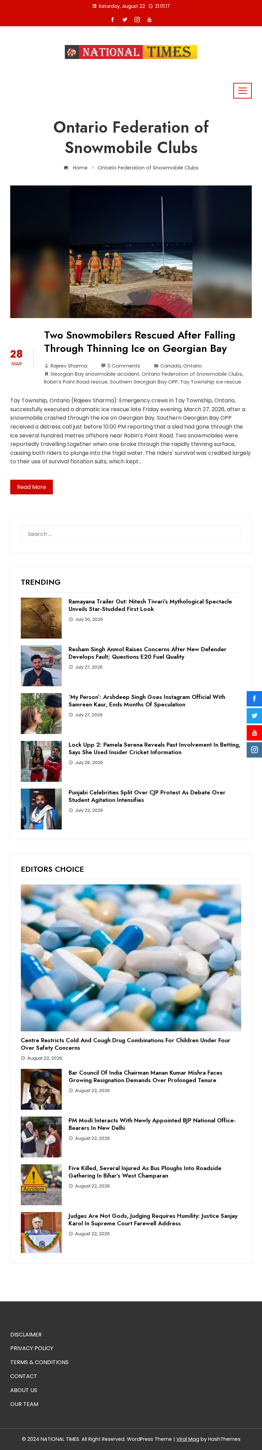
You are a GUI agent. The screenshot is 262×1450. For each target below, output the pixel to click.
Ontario (192, 365)
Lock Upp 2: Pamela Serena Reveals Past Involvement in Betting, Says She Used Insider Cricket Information (155, 748)
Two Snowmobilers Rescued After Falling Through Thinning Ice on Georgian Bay (139, 342)
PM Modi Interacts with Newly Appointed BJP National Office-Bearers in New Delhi (152, 1124)
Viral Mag (187, 1439)
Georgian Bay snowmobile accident (94, 374)
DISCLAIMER (26, 1335)
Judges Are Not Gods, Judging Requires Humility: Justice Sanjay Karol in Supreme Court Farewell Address (153, 1219)
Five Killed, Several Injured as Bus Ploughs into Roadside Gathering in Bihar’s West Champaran (145, 1172)
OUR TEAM (24, 1404)
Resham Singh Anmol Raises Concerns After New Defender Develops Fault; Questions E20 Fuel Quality (148, 653)
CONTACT (23, 1376)
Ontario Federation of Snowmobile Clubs (192, 374)
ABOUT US (23, 1390)
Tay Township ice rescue (210, 381)
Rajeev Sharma (68, 365)
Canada (170, 365)
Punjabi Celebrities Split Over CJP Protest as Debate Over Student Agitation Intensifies (147, 796)
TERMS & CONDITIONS (39, 1362)
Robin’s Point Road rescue (75, 381)
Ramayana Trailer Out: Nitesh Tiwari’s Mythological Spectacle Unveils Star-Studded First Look (150, 605)
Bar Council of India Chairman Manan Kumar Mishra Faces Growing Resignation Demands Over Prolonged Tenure (145, 1076)
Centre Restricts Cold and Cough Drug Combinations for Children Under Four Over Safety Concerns (125, 1044)
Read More (31, 487)
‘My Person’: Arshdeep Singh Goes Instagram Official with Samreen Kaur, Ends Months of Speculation (147, 700)
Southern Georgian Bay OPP (144, 381)
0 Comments (123, 365)
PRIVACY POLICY (31, 1348)
